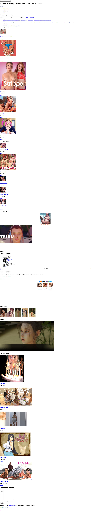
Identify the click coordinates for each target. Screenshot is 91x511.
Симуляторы (37, 20)
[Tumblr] (45, 281)
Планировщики (38, 22)
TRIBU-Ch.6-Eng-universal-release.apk (7, 276)
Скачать (1, 39)
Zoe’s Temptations (4, 481)
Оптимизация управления (52, 22)
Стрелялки (45, 20)
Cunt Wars (2, 113)
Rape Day (2, 383)
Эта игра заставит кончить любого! (51, 289)
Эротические (5, 20)
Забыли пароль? (26, 17)
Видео (9, 25)
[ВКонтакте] (39, 281)
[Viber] (47, 281)
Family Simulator (4, 194)
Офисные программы (60, 22)
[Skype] (50, 281)
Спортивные (31, 20)
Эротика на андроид (12, 505)
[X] (44, 281)
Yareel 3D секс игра (4, 58)
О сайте (14, 25)
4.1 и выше (8, 260)
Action (13, 20)
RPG (34, 20)
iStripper (2, 91)
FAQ (11, 25)
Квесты (41, 20)
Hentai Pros (3, 135)
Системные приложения (69, 22)
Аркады (27, 20)
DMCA (3, 507)
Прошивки (9, 22)
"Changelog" (3, 278)
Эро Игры (4, 9)
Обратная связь (5, 11)
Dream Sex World (4, 149)
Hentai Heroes (3, 171)
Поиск (4, 12)
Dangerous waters (4, 407)
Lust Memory (3, 457)
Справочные (76, 22)
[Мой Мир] (42, 281)
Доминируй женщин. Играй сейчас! (45, 224)
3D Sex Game (9, 20)
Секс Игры (4, 10)
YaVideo (6, 507)
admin (6, 255)
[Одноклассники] (41, 281)
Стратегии (49, 20)
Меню (1, 6)
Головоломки (23, 20)
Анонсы (6, 25)
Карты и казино (17, 20)
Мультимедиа (32, 22)
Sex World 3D (3, 205)
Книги (4, 25)
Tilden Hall (2, 428)
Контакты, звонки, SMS (25, 22)
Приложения (5, 22)
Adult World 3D (3, 183)
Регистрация (31, 17)
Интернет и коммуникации (16, 22)
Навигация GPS (44, 22)
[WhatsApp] (48, 281)
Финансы (80, 22)
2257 (1, 507)
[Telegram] (51, 281)
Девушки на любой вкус (5, 36)
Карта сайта (18, 25)
